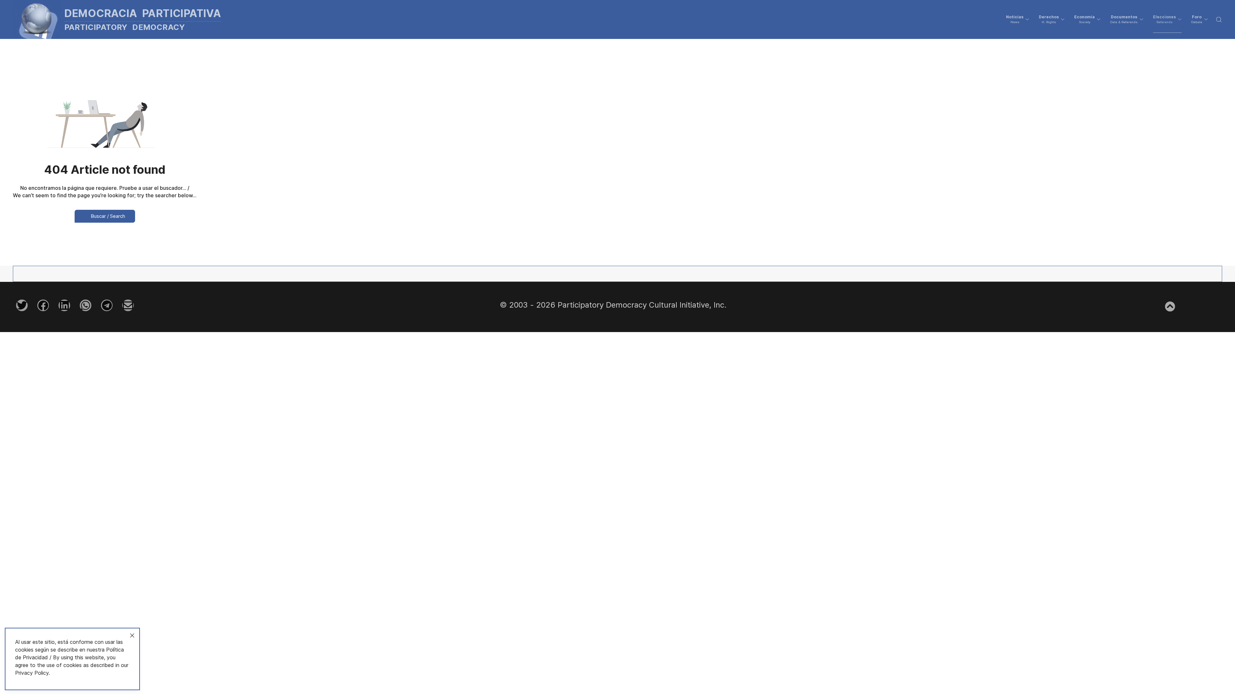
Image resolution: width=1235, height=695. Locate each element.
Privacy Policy (32, 673)
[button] (1017, 19)
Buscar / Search (107, 216)
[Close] (132, 635)
